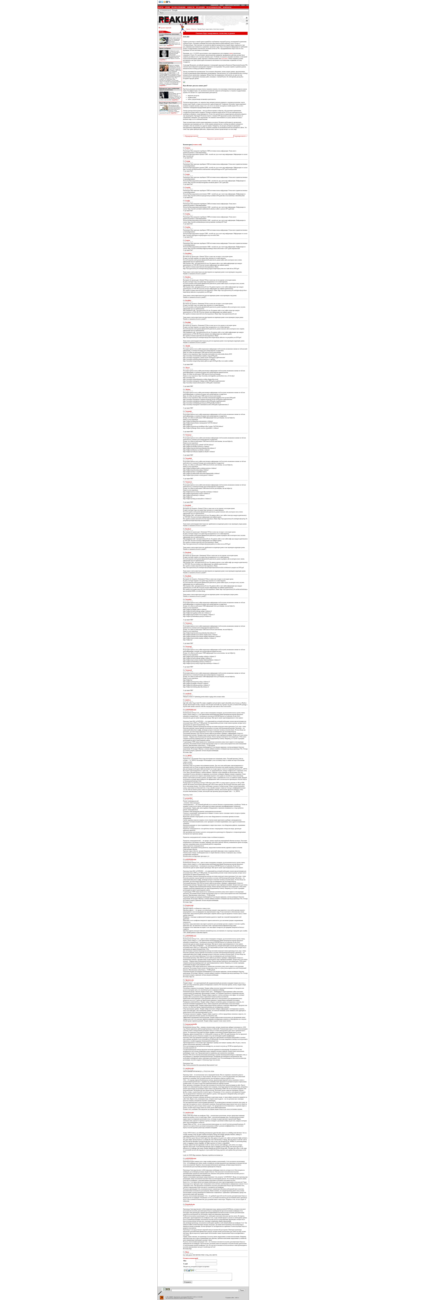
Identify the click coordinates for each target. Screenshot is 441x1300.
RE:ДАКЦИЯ (200, 7)
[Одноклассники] (164, 1)
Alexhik (187, 346)
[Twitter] (162, 1)
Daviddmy (188, 253)
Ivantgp (187, 161)
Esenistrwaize (189, 905)
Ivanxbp (187, 187)
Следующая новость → (240, 136)
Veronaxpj (188, 646)
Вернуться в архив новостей (215, 139)
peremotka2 (188, 798)
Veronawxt (188, 482)
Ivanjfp (187, 201)
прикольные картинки (232, 5)
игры (243, 5)
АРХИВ (167, 7)
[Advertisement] (266, 14)
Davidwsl (188, 529)
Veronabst (188, 599)
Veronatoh (188, 411)
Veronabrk (188, 458)
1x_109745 (188, 755)
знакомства (214, 5)
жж (247, 5)
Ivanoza (187, 148)
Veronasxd (188, 670)
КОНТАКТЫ (227, 7)
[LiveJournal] (169, 1)
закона (231, 53)
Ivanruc (187, 240)
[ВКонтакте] (160, 1)
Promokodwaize (190, 1204)
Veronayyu (188, 623)
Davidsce (188, 277)
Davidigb (188, 322)
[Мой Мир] (167, 1)
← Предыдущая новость (190, 136)
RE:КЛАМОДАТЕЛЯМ (213, 7)
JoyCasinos (224, 58)
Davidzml (188, 552)
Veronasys (188, 435)
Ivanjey (187, 174)
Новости (193, 29)
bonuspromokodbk (191, 1024)
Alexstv (187, 368)
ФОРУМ (160, 7)
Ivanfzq (187, 214)
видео (221, 5)
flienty (187, 1252)
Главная (188, 29)
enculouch (188, 693)
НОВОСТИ (190, 7)
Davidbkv (188, 300)
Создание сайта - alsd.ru (232, 1297)
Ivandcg (187, 227)
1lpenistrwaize (189, 980)
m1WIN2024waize (190, 710)
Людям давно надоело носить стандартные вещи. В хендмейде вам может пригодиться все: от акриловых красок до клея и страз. (170, 41)
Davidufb (188, 505)
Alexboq (187, 389)
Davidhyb (188, 576)
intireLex (188, 700)
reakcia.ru (185, 1298)
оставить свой (196, 144)
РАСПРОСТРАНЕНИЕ (178, 7)
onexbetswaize (189, 1068)
